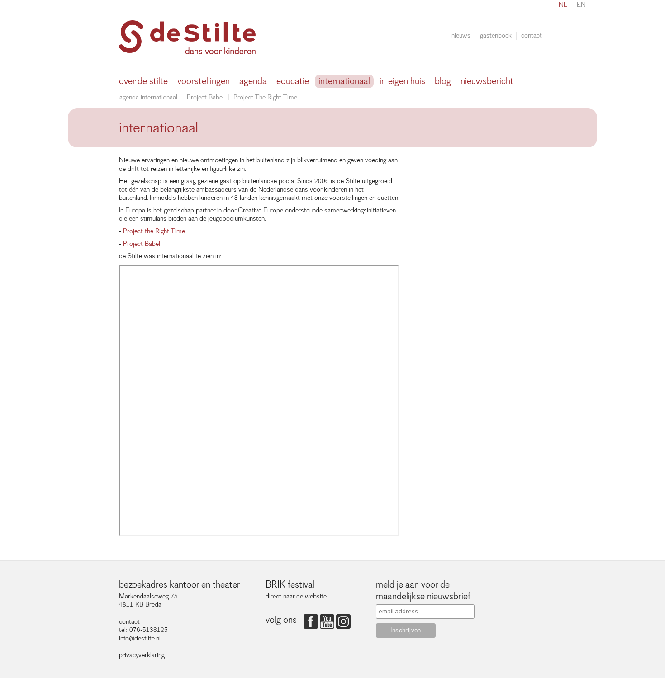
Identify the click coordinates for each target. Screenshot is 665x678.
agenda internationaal (148, 97)
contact (531, 36)
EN (581, 4)
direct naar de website (296, 596)
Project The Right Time (265, 97)
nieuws (460, 36)
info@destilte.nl (140, 638)
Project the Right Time (154, 231)
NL (563, 4)
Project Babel (205, 97)
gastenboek (496, 36)
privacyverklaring (142, 655)
